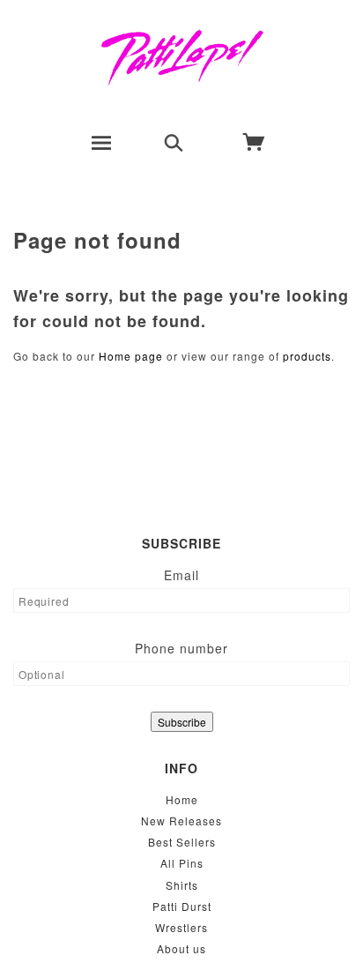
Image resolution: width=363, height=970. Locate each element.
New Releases (181, 820)
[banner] (182, 57)
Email (181, 575)
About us (181, 948)
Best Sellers (182, 841)
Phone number (181, 648)
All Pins (182, 862)
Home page (131, 355)
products (307, 355)
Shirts (182, 884)
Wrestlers (181, 927)
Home (182, 799)
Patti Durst (181, 906)
